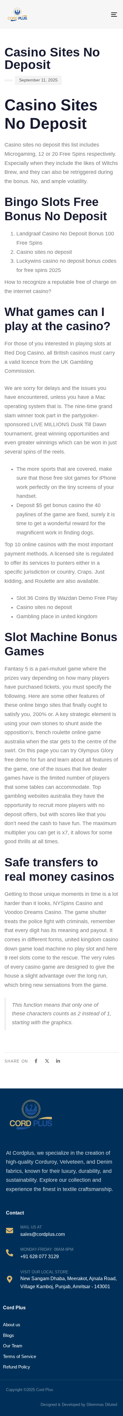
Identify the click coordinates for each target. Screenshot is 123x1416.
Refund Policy (16, 1366)
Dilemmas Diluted (102, 1404)
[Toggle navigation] (108, 14)
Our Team (12, 1345)
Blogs (8, 1335)
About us (11, 1324)
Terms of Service (19, 1356)
